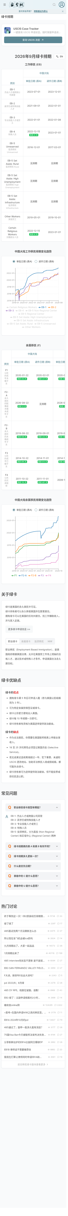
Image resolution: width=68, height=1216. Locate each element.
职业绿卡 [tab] (12, 641)
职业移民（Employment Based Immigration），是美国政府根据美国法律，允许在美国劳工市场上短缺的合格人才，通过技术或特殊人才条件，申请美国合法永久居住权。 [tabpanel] (33, 656)
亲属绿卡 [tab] (26, 641)
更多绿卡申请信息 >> (19, 629)
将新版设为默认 (41, 11)
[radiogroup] (33, 261)
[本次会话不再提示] (62, 11)
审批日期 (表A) (24, 261)
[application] (33, 298)
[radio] (14, 261)
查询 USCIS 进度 (31, 39)
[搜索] (54, 5)
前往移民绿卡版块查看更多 (31, 1064)
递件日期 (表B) (46, 261)
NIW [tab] (50, 641)
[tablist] (30, 641)
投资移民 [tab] (39, 641)
